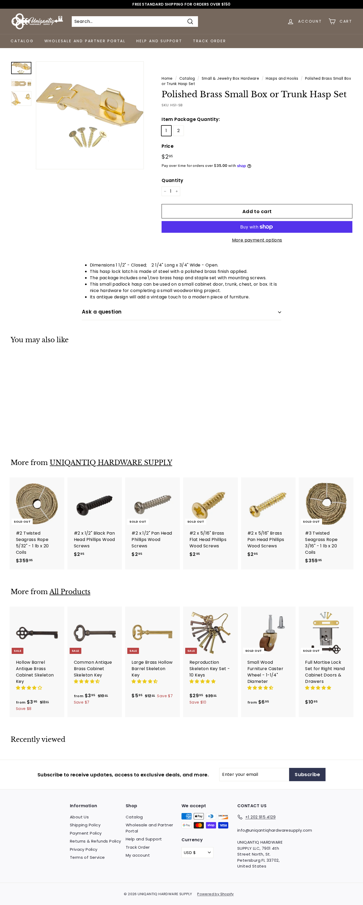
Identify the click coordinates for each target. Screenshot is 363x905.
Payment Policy (86, 833)
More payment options (257, 240)
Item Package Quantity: (191, 119)
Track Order (209, 41)
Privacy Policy (84, 849)
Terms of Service (87, 857)
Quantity (172, 180)
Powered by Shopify (215, 893)
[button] (29, 688)
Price (168, 146)
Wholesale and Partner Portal (85, 41)
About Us (79, 817)
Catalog (22, 41)
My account (138, 855)
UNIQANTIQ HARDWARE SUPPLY (111, 463)
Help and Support (159, 41)
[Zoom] (89, 115)
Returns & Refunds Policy (95, 841)
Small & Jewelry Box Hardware (230, 78)
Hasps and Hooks (282, 78)
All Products (69, 592)
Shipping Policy (85, 825)
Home (167, 78)
